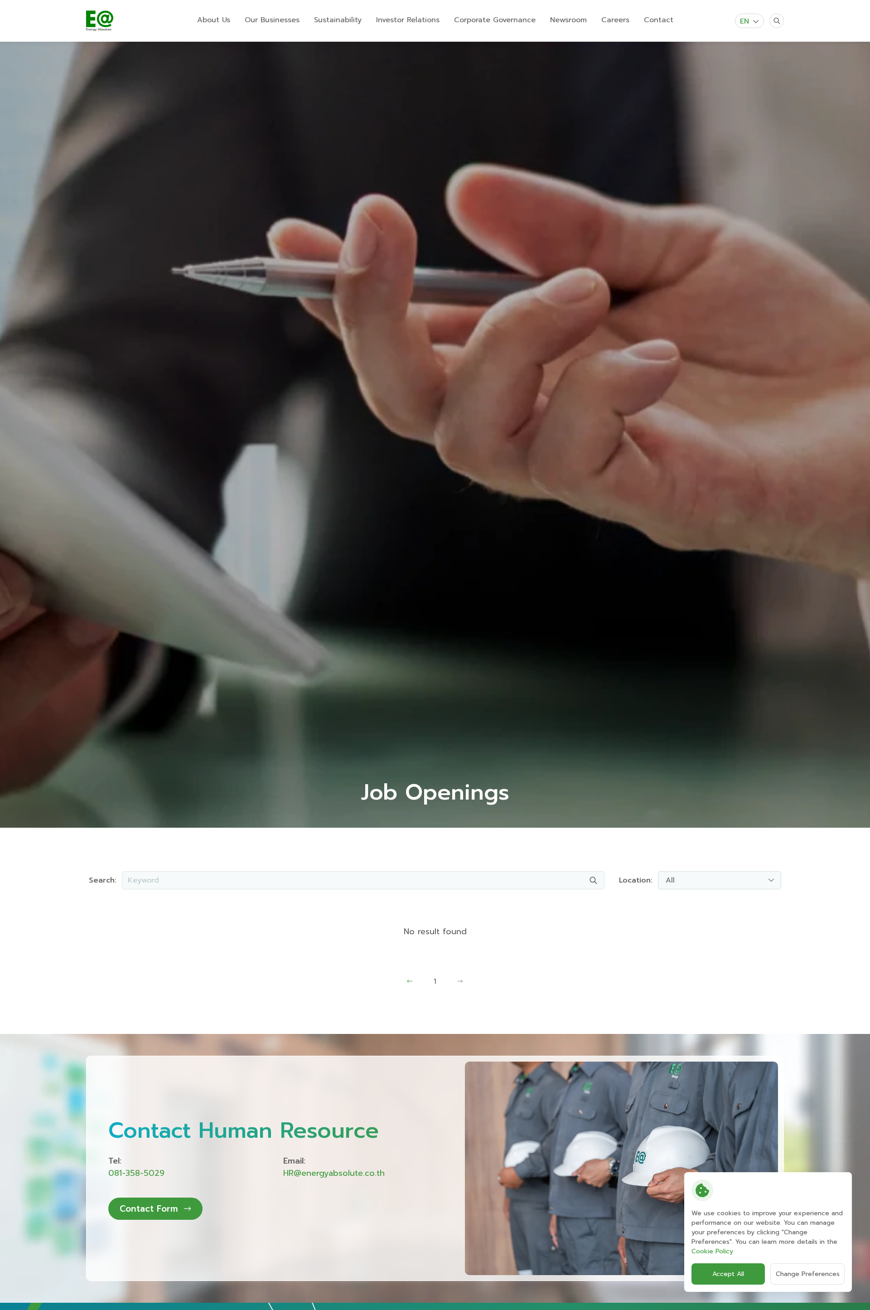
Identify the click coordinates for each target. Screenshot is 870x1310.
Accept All (728, 1274)
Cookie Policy (712, 1251)
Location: (635, 880)
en (744, 21)
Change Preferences (808, 1274)
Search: (102, 880)
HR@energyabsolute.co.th (334, 1173)
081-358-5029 (136, 1173)
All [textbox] (670, 880)
